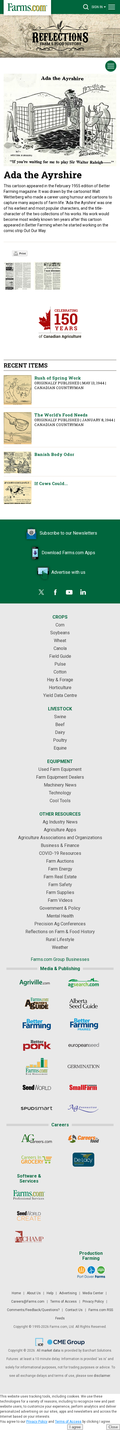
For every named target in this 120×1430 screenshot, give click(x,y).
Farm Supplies (60, 892)
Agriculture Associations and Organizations (60, 837)
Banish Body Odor (18, 462)
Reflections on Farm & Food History (60, 931)
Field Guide (60, 656)
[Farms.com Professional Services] (28, 1194)
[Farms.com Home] (27, 7)
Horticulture (60, 687)
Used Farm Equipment (60, 769)
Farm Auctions (60, 861)
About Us (34, 1293)
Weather (60, 947)
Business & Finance (60, 845)
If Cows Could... (18, 492)
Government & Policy (60, 908)
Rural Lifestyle (60, 939)
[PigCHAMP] (28, 1236)
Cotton (60, 672)
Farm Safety (60, 884)
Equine (60, 748)
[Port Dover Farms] (91, 1272)
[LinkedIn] (83, 592)
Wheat (60, 640)
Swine (60, 716)
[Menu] (111, 7)
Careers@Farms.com (27, 1301)
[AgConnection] (83, 1108)
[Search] (86, 7)
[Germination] (83, 1066)
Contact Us (74, 1310)
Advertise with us (68, 572)
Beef (60, 724)
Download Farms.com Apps (68, 552)
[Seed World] (36, 1087)
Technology (60, 792)
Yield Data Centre (60, 695)
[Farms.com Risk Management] (36, 1066)
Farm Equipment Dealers (60, 777)
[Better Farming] (36, 1024)
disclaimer (102, 1376)
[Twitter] (41, 592)
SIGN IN (97, 7)
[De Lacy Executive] (83, 1159)
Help (50, 1293)
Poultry (60, 740)
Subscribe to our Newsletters (68, 533)
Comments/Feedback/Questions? (33, 1310)
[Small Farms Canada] (83, 1087)
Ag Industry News (60, 822)
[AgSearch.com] (83, 982)
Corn (60, 625)
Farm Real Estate (60, 876)
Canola (60, 648)
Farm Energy (60, 869)
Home (16, 1293)
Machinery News (60, 785)
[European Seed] (83, 1045)
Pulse (60, 664)
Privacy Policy (93, 1301)
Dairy (60, 732)
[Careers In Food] (83, 1138)
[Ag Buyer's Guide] (36, 1003)
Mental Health (60, 916)
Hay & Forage (60, 679)
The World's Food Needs (18, 428)
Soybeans (60, 632)
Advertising (68, 1293)
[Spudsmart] (36, 1108)
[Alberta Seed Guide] (83, 1003)
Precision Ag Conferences (60, 923)
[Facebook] (55, 592)
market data (50, 1350)
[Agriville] (36, 982)
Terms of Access (63, 1301)
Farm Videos (60, 900)
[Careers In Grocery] (36, 1159)
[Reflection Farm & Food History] (60, 35)
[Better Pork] (36, 1045)
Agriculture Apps (60, 829)
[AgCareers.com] (36, 1138)
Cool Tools (60, 800)
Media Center (93, 1293)
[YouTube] (69, 592)
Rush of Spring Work (18, 390)
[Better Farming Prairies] (83, 1024)
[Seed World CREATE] (28, 1215)
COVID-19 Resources (60, 853)
